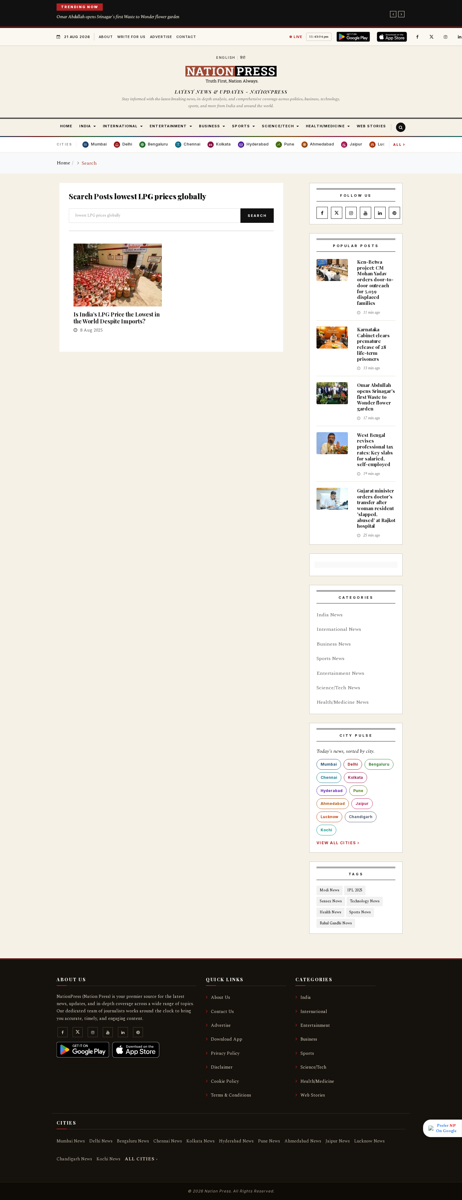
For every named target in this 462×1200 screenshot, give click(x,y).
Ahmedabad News (302, 1141)
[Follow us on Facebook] (417, 36)
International (313, 1011)
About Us (220, 997)
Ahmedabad (333, 803)
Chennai (329, 777)
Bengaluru (379, 764)
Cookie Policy (225, 1081)
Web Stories (312, 1095)
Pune (358, 790)
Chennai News (167, 1141)
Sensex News (331, 901)
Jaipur (362, 803)
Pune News (269, 1141)
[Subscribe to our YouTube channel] (365, 212)
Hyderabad (332, 790)
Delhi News (101, 1141)
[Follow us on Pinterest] (394, 212)
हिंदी (243, 57)
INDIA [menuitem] (85, 126)
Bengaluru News (133, 1141)
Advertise (161, 37)
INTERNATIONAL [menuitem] (120, 126)
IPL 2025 (354, 890)
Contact (186, 37)
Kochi (326, 830)
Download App (226, 1039)
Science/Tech (313, 1067)
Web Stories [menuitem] (371, 126)
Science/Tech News (338, 687)
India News (329, 615)
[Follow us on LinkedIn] (380, 212)
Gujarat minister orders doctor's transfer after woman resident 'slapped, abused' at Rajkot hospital (376, 508)
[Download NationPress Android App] (354, 36)
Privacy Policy (225, 1053)
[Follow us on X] (431, 36)
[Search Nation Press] (400, 127)
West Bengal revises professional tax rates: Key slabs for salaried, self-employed (375, 450)
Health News (330, 912)
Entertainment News (340, 673)
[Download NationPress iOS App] (393, 36)
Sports (307, 1053)
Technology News (365, 901)
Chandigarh (360, 816)
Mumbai (329, 764)
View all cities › (337, 842)
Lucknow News (369, 1141)
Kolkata (355, 777)
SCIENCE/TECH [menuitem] (278, 126)
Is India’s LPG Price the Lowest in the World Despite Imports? (117, 318)
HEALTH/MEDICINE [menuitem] (325, 126)
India (305, 997)
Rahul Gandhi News (336, 923)
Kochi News (108, 1159)
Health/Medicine (317, 1081)
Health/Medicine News (342, 702)
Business (308, 1039)
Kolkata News (200, 1141)
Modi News (329, 890)
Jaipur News (338, 1141)
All (399, 144)
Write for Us (131, 37)
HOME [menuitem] (66, 126)
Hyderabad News (236, 1141)
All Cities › (141, 1159)
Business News (333, 644)
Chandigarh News (74, 1159)
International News (338, 629)
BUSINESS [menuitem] (209, 126)
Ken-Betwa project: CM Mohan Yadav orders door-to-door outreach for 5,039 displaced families (375, 282)
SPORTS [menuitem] (241, 126)
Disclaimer (222, 1067)
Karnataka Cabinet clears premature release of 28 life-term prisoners (373, 344)
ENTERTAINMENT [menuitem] (168, 126)
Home (63, 163)
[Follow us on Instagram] (445, 36)
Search (257, 215)
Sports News (330, 658)
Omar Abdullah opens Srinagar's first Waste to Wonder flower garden (118, 17)
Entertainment (315, 1025)
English (225, 57)
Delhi (353, 764)
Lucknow (329, 816)
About (106, 37)
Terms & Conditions (231, 1095)
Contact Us (222, 1011)
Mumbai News (71, 1141)
